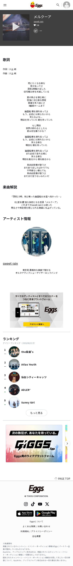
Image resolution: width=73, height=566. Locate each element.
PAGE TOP (64, 478)
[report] (41, 31)
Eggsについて (36, 521)
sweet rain (38, 21)
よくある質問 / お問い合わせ (36, 526)
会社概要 (36, 536)
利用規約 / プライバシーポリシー (37, 531)
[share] (36, 31)
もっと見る (36, 413)
